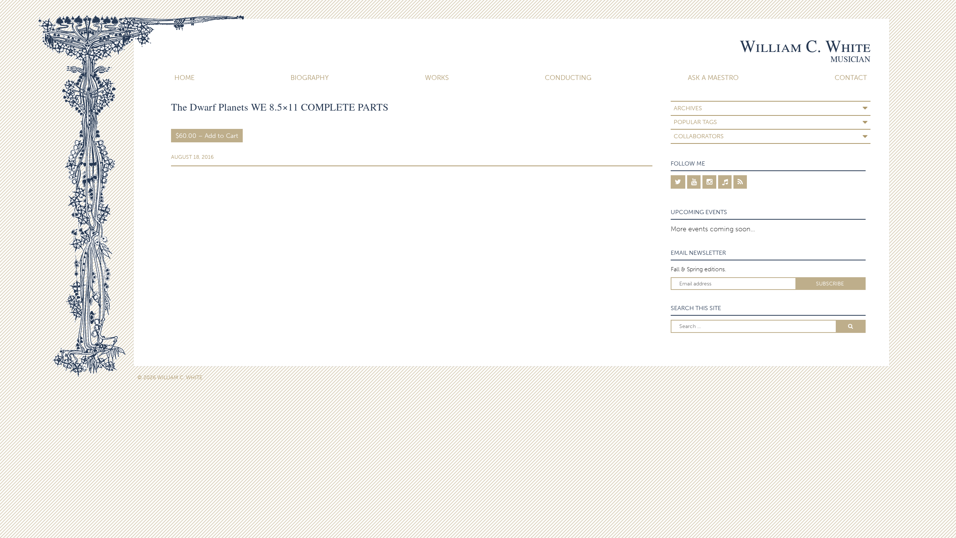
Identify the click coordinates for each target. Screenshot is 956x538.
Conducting (568, 78)
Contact (851, 78)
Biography (310, 78)
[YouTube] (694, 182)
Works (437, 78)
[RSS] (740, 182)
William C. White (805, 45)
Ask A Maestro (713, 78)
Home (184, 78)
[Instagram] (709, 182)
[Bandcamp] (725, 182)
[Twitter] (678, 182)
